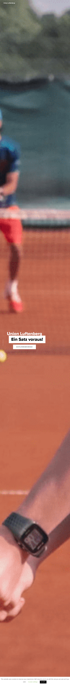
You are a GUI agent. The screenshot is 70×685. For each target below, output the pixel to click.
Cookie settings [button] (33, 682)
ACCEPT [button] (43, 682)
